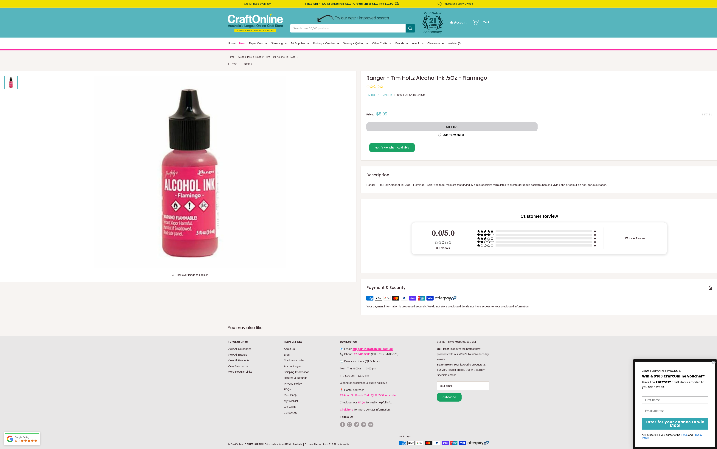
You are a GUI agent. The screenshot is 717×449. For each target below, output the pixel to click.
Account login (292, 366)
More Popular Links (240, 371)
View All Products (238, 360)
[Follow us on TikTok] (356, 425)
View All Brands (237, 354)
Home (231, 56)
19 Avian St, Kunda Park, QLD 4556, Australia (368, 395)
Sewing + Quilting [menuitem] (353, 43)
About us (289, 348)
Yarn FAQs (290, 395)
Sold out (451, 126)
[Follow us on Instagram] (349, 424)
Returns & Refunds (295, 377)
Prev (234, 63)
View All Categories (240, 348)
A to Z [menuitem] (416, 43)
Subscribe (449, 397)
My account (458, 23)
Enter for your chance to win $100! (675, 423)
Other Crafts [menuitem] (379, 43)
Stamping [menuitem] (277, 43)
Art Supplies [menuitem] (298, 43)
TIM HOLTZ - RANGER (379, 95)
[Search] (410, 28)
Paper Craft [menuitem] (256, 43)
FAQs (287, 389)
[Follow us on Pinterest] (363, 424)
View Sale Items (238, 366)
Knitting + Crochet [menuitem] (324, 43)
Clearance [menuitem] (433, 43)
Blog (287, 354)
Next (247, 63)
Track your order (294, 360)
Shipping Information (296, 372)
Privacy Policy (293, 383)
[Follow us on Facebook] (342, 424)
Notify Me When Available (392, 147)
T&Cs (684, 434)
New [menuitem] (242, 43)
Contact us (290, 412)
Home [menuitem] (231, 43)
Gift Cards (290, 406)
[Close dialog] (714, 363)
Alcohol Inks (245, 56)
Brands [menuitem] (399, 43)
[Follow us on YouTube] (370, 424)
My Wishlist (291, 400)
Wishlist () (454, 43)
